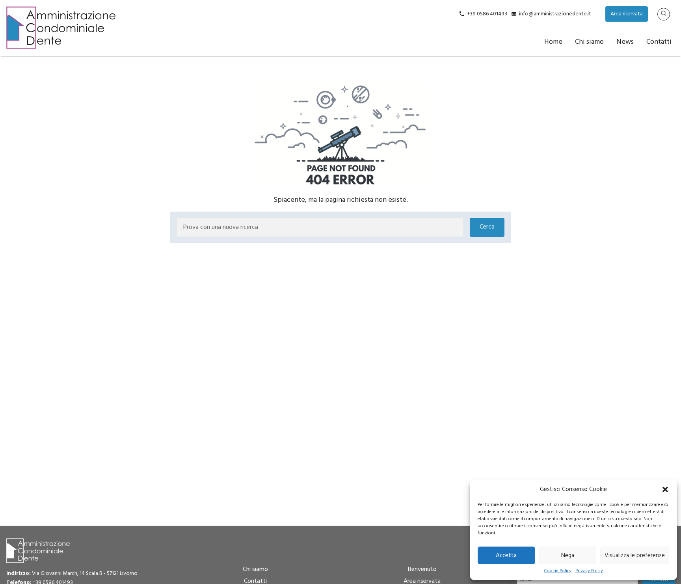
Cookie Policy (557, 571)
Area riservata (626, 14)
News (625, 42)
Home (553, 42)
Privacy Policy (589, 571)
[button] (665, 489)
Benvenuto (422, 569)
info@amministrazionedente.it (555, 14)
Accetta (506, 555)
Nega (567, 555)
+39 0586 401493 (487, 14)
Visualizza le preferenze (635, 555)
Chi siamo (589, 42)
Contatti (659, 42)
